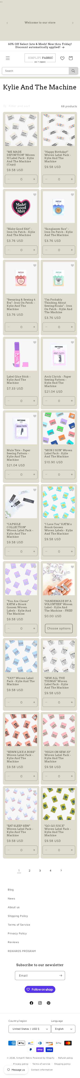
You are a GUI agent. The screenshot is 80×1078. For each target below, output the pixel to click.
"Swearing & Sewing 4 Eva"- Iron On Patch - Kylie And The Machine (21, 304)
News (11, 898)
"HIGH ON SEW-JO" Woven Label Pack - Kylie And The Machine (57, 757)
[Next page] (61, 870)
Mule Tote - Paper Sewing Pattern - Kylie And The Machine (18, 455)
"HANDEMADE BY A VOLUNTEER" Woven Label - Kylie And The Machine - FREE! (58, 606)
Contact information (42, 1069)
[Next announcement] (73, 23)
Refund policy (65, 1057)
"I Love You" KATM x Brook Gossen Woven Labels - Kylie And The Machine (58, 529)
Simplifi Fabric (24, 1057)
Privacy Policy (17, 933)
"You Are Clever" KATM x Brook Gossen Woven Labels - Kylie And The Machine (19, 607)
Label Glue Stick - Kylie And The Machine (18, 379)
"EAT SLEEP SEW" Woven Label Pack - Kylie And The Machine (20, 830)
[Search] (73, 70)
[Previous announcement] (7, 23)
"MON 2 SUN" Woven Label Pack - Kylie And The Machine (58, 453)
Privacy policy (21, 1063)
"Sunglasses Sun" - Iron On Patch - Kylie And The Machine (58, 232)
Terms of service (41, 1063)
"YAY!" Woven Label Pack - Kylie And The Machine (21, 681)
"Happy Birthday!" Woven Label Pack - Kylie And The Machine (57, 156)
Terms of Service (19, 924)
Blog (11, 889)
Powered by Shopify (44, 1057)
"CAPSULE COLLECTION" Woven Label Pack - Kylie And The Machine (20, 530)
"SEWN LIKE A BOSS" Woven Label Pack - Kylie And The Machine (21, 757)
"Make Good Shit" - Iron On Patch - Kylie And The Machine (21, 232)
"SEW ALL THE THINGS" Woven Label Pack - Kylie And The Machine (56, 683)
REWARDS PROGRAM (22, 951)
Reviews (13, 942)
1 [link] (19, 870)
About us (14, 907)
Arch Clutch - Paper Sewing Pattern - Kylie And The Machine (57, 381)
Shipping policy (62, 1063)
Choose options (59, 628)
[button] (7, 58)
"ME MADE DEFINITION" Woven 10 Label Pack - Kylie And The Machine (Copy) (21, 158)
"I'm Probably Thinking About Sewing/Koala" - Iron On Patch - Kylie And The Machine (58, 306)
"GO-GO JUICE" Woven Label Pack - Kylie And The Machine (57, 830)
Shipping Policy (18, 915)
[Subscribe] (60, 975)
